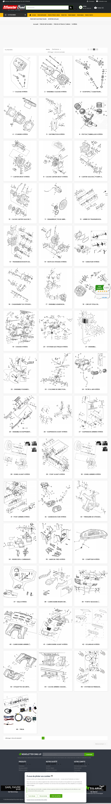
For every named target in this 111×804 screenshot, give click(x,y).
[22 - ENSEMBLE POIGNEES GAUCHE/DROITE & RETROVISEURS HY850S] (19, 359)
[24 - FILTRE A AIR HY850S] (90, 359)
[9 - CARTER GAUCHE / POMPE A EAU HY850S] (90, 146)
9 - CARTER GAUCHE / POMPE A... (91, 177)
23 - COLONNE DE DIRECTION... (55, 389)
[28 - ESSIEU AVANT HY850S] (19, 444)
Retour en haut (100, 744)
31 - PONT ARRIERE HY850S (20, 517)
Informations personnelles (80, 766)
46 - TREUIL (20, 729)
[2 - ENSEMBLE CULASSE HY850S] (54, 61)
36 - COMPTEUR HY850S (91, 559)
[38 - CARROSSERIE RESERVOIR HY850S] (54, 571)
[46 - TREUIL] (19, 699)
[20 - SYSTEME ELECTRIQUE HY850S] (54, 316)
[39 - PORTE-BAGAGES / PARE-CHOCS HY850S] (90, 571)
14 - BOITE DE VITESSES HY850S (55, 262)
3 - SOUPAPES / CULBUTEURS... (91, 92)
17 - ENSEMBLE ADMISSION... (55, 304)
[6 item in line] (91, 49)
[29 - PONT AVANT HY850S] (54, 444)
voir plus (104, 297)
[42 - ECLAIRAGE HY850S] (90, 614)
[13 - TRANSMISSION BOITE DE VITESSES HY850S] (19, 231)
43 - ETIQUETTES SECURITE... (20, 687)
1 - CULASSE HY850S (20, 92)
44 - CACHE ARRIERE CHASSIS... (55, 687)
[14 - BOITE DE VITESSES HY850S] (54, 231)
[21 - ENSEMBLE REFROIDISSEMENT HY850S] (90, 316)
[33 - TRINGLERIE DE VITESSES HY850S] (90, 486)
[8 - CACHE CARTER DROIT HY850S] (54, 146)
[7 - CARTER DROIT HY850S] (19, 146)
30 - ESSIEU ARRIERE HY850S (91, 474)
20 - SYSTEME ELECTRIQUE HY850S (55, 347)
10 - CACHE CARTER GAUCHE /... (20, 219)
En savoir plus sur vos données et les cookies (37, 799)
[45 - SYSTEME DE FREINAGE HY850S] (90, 656)
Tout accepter (56, 796)
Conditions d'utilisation (51, 770)
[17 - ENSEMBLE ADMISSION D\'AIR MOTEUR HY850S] (54, 274)
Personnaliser (43, 796)
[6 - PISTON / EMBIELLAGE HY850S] (90, 104)
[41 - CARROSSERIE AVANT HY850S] (54, 614)
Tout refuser (31, 796)
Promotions (21, 766)
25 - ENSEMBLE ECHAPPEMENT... (20, 432)
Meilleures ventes (23, 770)
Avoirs (75, 772)
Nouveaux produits (23, 768)
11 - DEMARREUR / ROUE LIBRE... (55, 219)
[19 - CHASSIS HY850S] (19, 316)
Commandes (77, 770)
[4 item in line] (94, 49)
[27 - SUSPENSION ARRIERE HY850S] (90, 401)
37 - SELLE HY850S (20, 602)
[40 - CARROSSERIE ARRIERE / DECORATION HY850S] (19, 614)
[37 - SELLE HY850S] (19, 571)
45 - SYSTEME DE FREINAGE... (91, 687)
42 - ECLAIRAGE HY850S (91, 644)
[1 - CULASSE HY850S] (19, 61)
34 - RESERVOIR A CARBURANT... (20, 559)
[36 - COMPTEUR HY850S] (90, 529)
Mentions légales (50, 768)
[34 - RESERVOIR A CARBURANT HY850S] (19, 529)
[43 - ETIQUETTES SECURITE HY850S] (19, 656)
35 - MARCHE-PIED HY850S (55, 559)
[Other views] (19, 57)
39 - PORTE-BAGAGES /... (91, 602)
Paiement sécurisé (50, 772)
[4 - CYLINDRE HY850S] (19, 104)
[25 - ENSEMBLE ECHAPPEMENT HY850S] (19, 401)
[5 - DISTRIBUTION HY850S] (54, 104)
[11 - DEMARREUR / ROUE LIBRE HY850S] (54, 189)
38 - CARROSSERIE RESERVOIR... (55, 602)
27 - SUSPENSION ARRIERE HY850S (91, 432)
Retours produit (77, 768)
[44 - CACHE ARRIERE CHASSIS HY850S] (54, 656)
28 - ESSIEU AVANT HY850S (20, 474)
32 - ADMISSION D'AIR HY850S (55, 517)
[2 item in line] (97, 49)
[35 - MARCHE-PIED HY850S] (54, 529)
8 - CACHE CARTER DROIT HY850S (55, 177)
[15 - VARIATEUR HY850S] (90, 231)
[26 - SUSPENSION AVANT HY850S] (54, 401)
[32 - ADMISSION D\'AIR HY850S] (54, 486)
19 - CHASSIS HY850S (20, 347)
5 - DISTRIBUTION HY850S (55, 134)
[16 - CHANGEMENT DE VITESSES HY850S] (19, 274)
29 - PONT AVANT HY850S (55, 474)
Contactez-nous (101, 1)
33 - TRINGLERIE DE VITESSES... (90, 517)
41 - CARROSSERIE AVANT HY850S (55, 644)
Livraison (48, 766)
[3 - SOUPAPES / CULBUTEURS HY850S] (90, 61)
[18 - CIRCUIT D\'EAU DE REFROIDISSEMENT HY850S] (90, 274)
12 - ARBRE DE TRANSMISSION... (91, 219)
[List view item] (88, 49)
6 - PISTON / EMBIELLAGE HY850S (91, 134)
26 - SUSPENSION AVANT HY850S (55, 432)
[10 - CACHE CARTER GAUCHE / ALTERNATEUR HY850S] (19, 189)
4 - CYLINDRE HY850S (20, 134)
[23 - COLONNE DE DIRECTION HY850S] (54, 359)
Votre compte (79, 761)
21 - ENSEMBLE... (90, 347)
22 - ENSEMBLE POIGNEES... (20, 389)
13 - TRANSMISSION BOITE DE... (20, 262)
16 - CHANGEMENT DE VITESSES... (20, 304)
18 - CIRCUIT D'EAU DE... (91, 304)
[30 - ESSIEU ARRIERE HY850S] (90, 444)
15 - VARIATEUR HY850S (90, 262)
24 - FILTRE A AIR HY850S (91, 389)
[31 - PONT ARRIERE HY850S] (19, 486)
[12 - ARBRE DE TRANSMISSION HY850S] (90, 189)
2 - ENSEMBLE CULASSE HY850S (55, 92)
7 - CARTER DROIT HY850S (20, 177)
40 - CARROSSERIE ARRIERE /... (20, 644)
